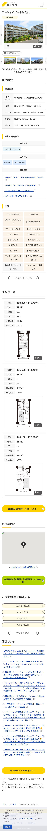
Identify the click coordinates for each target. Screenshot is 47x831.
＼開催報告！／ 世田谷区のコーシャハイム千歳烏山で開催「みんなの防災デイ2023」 (23, 697)
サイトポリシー (26, 819)
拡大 (39, 46)
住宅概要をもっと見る (23, 278)
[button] (11, 821)
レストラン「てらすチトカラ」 (17, 195)
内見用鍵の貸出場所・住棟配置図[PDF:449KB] (24, 580)
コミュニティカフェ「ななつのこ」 (19, 190)
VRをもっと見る (23, 633)
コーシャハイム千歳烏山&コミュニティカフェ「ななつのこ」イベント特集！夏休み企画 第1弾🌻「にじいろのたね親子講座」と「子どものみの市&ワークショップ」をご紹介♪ (24, 740)
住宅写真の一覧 (13, 53)
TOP (5, 804)
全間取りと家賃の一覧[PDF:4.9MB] (22, 508)
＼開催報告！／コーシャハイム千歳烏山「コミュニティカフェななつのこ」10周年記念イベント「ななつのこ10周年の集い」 (23, 675)
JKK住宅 (12, 804)
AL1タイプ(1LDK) (23, 605)
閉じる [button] (7, 827)
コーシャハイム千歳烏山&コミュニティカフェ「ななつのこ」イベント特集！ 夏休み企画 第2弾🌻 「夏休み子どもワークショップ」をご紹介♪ (24, 728)
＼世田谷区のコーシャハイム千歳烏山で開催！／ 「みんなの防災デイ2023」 (23, 705)
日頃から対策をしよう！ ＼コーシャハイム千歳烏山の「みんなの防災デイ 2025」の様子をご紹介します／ (23, 653)
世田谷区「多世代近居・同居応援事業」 (20, 185)
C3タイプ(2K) (22, 618)
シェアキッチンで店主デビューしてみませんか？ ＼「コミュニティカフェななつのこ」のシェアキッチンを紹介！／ (23, 664)
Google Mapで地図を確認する (23, 567)
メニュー (42, 6)
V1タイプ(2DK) (23, 624)
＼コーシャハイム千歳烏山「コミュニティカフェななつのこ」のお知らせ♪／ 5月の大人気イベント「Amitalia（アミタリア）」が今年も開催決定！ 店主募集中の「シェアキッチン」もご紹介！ (24, 686)
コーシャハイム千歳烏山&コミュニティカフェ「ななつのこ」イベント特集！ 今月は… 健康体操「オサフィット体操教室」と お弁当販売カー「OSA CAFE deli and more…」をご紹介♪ (24, 716)
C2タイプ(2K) (22, 612)
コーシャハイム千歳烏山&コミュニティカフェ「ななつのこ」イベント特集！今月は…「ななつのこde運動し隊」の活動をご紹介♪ (24, 752)
